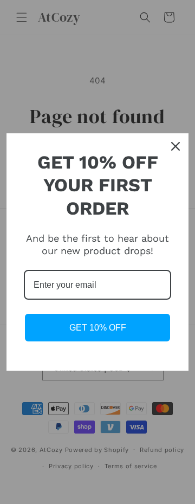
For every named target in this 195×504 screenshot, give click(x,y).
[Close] (175, 146)
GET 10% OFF (97, 327)
